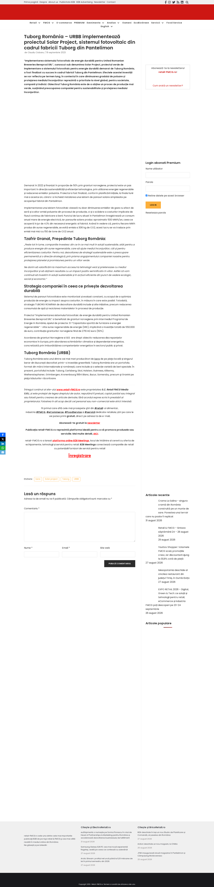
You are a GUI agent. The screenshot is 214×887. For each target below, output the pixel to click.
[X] (3, 439)
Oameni (127, 22)
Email (66, 548)
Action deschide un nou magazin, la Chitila (157, 844)
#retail (98, 408)
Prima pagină (31, 2)
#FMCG (40, 412)
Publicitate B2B (67, 2)
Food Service (174, 22)
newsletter (93, 423)
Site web (105, 548)
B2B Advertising (84, 2)
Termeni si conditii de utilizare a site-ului (119, 884)
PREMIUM (79, 22)
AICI (95, 433)
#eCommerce (55, 412)
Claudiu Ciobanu (36, 52)
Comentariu (31, 508)
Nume (28, 548)
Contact (111, 2)
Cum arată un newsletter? (168, 85)
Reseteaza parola (156, 212)
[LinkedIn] (3, 443)
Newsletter (99, 2)
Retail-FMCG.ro (97, 884)
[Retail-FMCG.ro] (46, 12)
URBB (76, 479)
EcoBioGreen (141, 22)
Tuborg (65, 479)
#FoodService (73, 412)
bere (97, 359)
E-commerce (64, 22)
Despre (43, 2)
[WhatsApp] (3, 448)
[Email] (3, 452)
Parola (149, 182)
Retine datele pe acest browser (165, 195)
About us (53, 2)
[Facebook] (3, 435)
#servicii (90, 412)
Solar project (51, 479)
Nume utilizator (154, 168)
